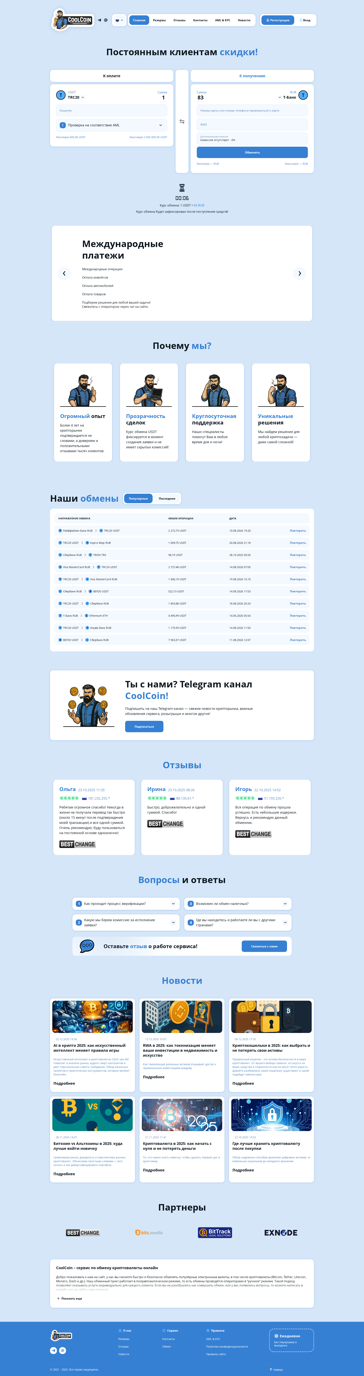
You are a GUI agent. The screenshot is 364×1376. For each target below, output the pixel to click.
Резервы (159, 20)
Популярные (138, 498)
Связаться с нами (264, 946)
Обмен (166, 1346)
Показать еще (71, 1298)
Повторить (298, 530)
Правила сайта (216, 1354)
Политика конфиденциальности (227, 1346)
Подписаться (144, 726)
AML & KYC (222, 20)
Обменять (252, 152)
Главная (139, 20)
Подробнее (64, 1083)
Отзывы (179, 20)
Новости (244, 20)
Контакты (200, 20)
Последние (167, 498)
